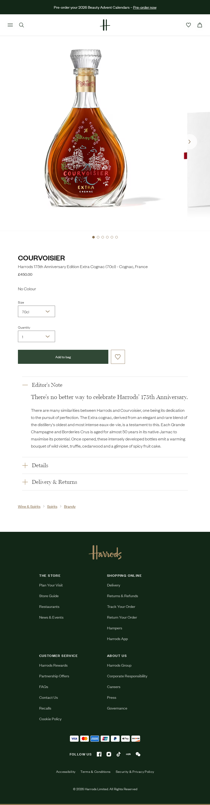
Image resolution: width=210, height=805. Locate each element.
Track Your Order (121, 606)
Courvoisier (41, 257)
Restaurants (49, 606)
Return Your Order (122, 617)
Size (21, 302)
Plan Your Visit (51, 584)
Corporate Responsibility (127, 675)
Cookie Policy (50, 718)
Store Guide (49, 595)
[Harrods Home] (105, 25)
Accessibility (66, 771)
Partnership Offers (54, 675)
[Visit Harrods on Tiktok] (118, 754)
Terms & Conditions (95, 771)
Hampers (114, 627)
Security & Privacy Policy (135, 771)
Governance (117, 708)
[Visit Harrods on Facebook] (99, 754)
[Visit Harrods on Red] (128, 754)
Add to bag (63, 356)
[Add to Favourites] (118, 357)
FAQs (43, 686)
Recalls (45, 708)
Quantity (24, 327)
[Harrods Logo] (105, 552)
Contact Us (48, 697)
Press (111, 697)
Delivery (113, 584)
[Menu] (10, 25)
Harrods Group (119, 665)
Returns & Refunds (122, 595)
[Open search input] (21, 25)
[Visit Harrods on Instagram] (109, 754)
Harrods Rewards (53, 665)
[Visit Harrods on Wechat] (138, 754)
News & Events (51, 617)
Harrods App (117, 638)
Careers (113, 686)
